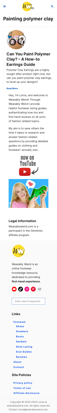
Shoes (20, 326)
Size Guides (24, 351)
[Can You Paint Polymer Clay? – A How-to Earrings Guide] (16, 39)
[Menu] (4, 6)
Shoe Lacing (24, 346)
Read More (12, 88)
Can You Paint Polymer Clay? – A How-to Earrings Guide (28, 59)
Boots (20, 336)
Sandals (21, 341)
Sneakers (22, 331)
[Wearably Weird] (28, 6)
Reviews (21, 356)
